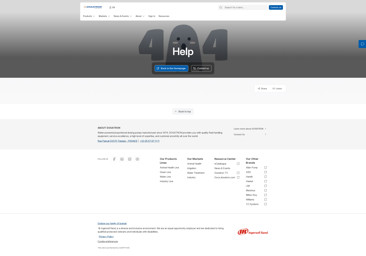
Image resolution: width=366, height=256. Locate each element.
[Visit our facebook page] (114, 159)
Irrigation (191, 168)
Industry (191, 177)
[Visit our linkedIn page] (122, 159)
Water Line (165, 176)
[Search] (220, 7)
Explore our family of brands (112, 223)
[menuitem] (89, 16)
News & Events (222, 168)
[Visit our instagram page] (129, 159)
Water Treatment (195, 172)
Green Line (165, 172)
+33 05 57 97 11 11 (149, 141)
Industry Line (166, 181)
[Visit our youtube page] (137, 159)
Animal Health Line (169, 167)
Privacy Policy (106, 236)
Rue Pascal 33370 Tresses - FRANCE (117, 141)
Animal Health (194, 163)
